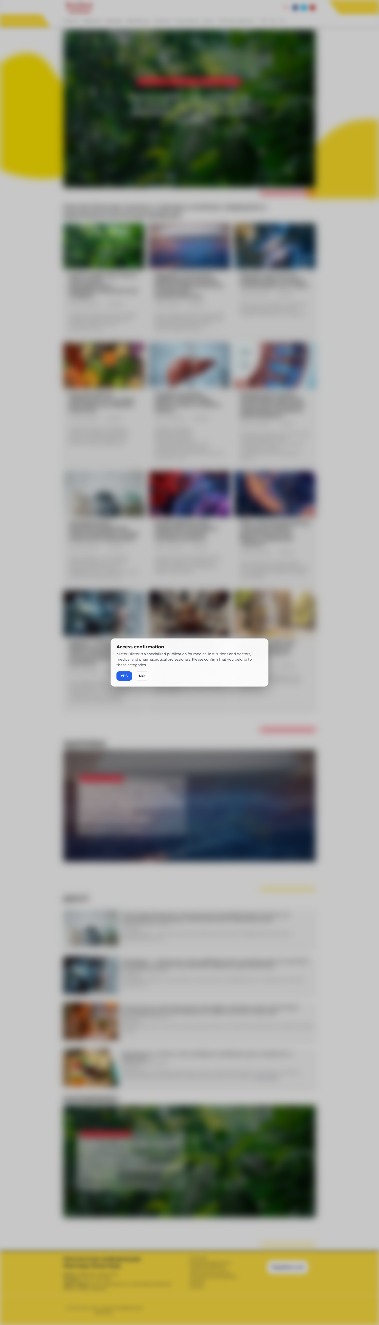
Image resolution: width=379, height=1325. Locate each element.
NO (142, 676)
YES (124, 676)
